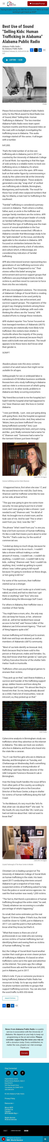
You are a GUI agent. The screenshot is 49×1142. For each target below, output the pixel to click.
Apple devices (10, 1118)
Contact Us (9, 1109)
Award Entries (10, 998)
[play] (3, 1139)
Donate (24, 1053)
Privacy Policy (10, 1098)
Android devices (11, 1119)
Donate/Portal (38, 4)
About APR (9, 1108)
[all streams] (46, 1139)
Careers (8, 1111)
